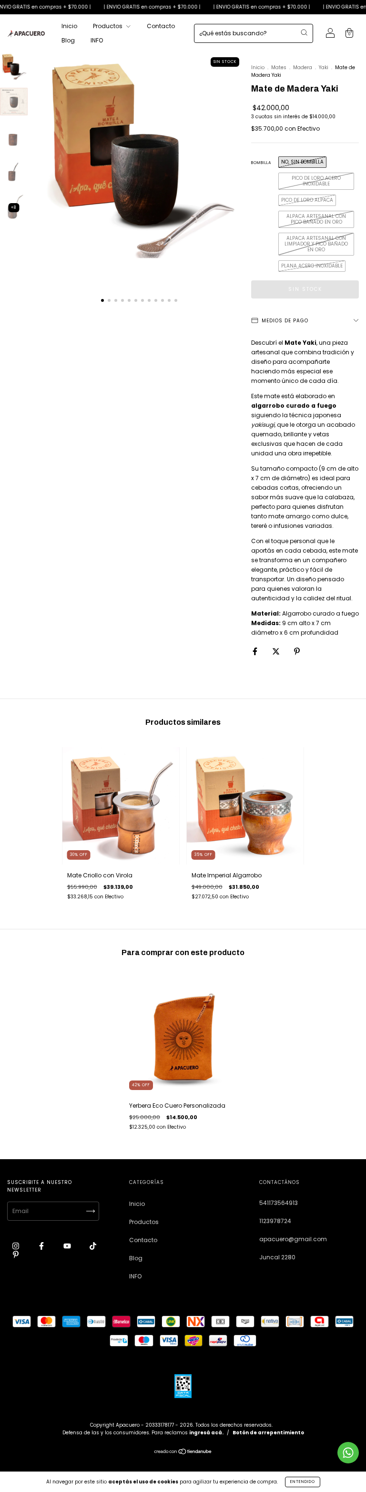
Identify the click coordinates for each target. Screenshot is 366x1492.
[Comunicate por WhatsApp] (348, 1452)
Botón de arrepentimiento (268, 1432)
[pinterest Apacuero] (15, 1254)
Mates (278, 67)
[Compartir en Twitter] (276, 651)
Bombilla (261, 162)
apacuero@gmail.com (293, 1239)
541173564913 (278, 1203)
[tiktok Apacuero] (93, 1246)
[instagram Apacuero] (16, 1246)
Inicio (69, 26)
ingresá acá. (206, 1432)
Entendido (302, 1481)
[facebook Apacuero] (42, 1246)
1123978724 (275, 1221)
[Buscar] (304, 32)
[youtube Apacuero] (68, 1246)
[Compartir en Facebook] (255, 651)
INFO (97, 40)
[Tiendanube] (183, 1453)
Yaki (323, 67)
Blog (68, 40)
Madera (302, 67)
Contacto (161, 26)
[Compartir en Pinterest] (297, 651)
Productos (108, 26)
